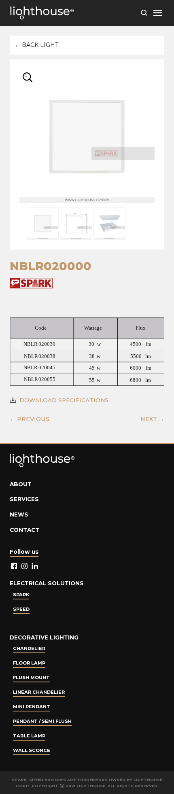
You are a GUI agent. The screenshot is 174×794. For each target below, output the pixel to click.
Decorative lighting (44, 637)
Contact (24, 530)
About (21, 484)
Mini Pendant (31, 706)
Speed (21, 609)
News (19, 514)
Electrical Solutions (47, 583)
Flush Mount (31, 677)
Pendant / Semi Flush (42, 721)
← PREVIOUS (29, 419)
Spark (21, 594)
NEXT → (152, 419)
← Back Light (37, 45)
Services (24, 499)
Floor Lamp (29, 663)
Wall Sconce (31, 750)
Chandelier (29, 648)
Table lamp (29, 736)
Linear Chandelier (39, 692)
